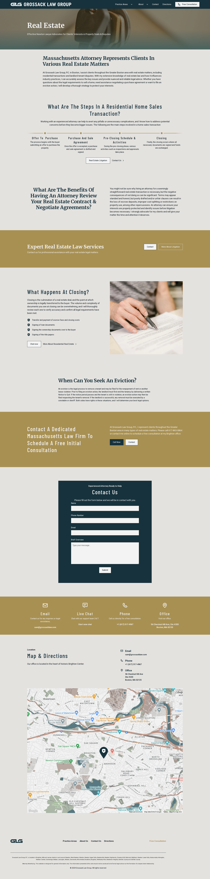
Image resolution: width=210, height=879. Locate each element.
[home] (40, 4)
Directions (166, 4)
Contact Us (96, 841)
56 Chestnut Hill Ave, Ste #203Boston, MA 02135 (165, 625)
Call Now (116, 442)
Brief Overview (77, 540)
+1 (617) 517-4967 (125, 624)
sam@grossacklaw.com (45, 627)
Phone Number (77, 515)
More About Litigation (170, 247)
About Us (84, 841)
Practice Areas (70, 841)
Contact (155, 4)
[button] (123, 4)
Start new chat (85, 624)
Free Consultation (157, 841)
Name (73, 503)
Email (73, 527)
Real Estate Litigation (98, 160)
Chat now (34, 344)
